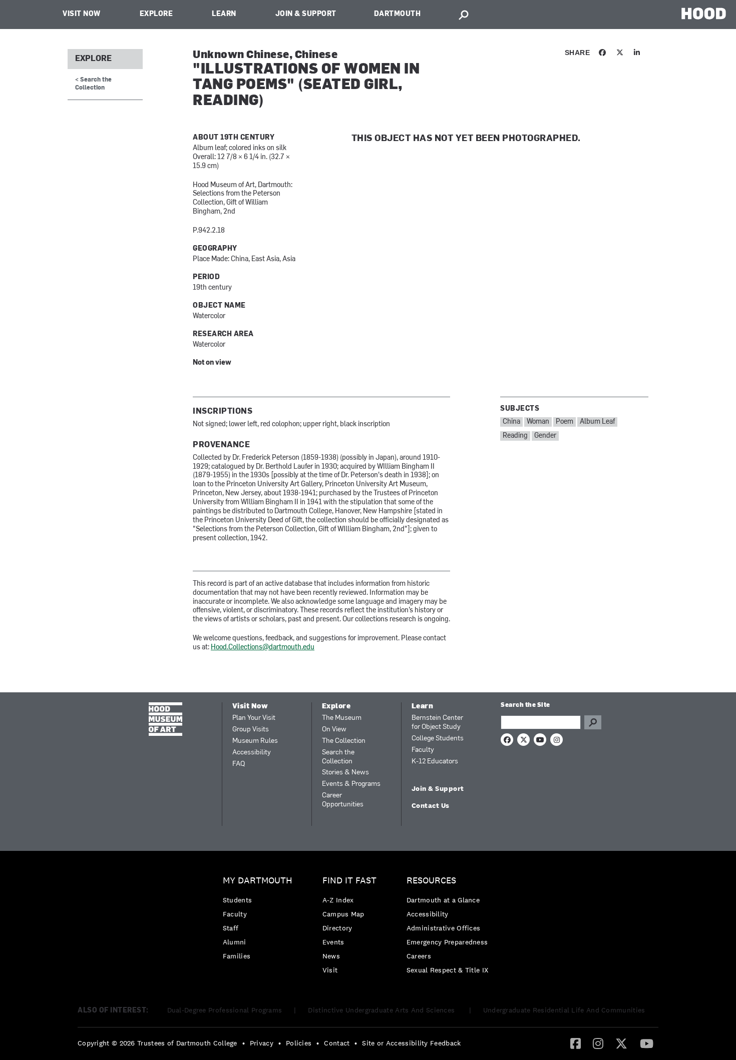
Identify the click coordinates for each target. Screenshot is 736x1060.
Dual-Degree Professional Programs (224, 1009)
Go (592, 722)
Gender (545, 436)
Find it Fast (349, 880)
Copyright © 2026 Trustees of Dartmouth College (157, 1042)
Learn (224, 14)
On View (334, 729)
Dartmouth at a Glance (443, 899)
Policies (298, 1042)
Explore (156, 14)
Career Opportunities (342, 800)
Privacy (261, 1042)
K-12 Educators (435, 761)
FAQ (238, 764)
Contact (336, 1042)
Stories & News (345, 772)
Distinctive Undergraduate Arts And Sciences (382, 1009)
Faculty (423, 750)
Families (236, 955)
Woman (538, 422)
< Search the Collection (93, 84)
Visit (330, 969)
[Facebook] (575, 1043)
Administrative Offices (444, 927)
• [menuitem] (243, 1042)
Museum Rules (255, 741)
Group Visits (250, 729)
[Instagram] (598, 1043)
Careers (419, 955)
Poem (564, 422)
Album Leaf (597, 422)
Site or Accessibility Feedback (411, 1042)
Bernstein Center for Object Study (437, 722)
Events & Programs (351, 784)
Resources (431, 880)
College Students (438, 738)
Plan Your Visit (253, 718)
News (331, 955)
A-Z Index (338, 899)
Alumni (234, 941)
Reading (515, 436)
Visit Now (82, 14)
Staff (231, 927)
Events (333, 941)
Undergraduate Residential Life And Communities (564, 1009)
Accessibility (251, 752)
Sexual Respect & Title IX (448, 969)
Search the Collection (338, 757)
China (511, 422)
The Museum (341, 718)
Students (237, 899)
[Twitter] (621, 1043)
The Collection (343, 741)
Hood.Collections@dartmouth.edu (262, 647)
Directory (337, 927)
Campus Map (343, 913)
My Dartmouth (257, 880)
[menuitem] (260, 920)
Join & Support (305, 14)
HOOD (703, 13)
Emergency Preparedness (447, 941)
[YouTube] (646, 1043)
